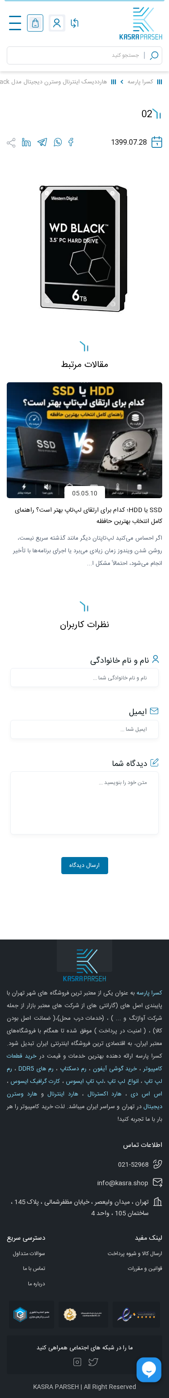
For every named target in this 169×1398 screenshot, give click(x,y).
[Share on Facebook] (71, 142)
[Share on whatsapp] (58, 142)
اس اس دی (144, 1094)
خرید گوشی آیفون (114, 1069)
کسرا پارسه (140, 82)
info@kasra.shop (122, 1183)
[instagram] (77, 1363)
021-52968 (133, 1165)
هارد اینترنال (61, 1094)
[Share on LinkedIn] (26, 142)
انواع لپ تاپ (121, 1081)
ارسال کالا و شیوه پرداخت (135, 1253)
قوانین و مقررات (145, 1268)
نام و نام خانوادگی (119, 661)
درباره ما (36, 1283)
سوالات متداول (29, 1253)
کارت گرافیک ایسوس (34, 1081)
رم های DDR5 (35, 1069)
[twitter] (93, 1363)
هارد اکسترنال (103, 1094)
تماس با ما (34, 1268)
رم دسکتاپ (72, 1069)
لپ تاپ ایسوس (84, 1081)
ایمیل (137, 712)
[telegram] (42, 142)
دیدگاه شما (129, 764)
